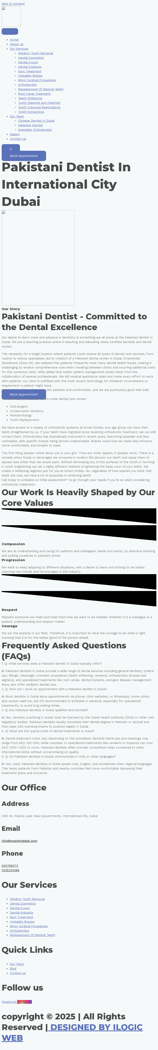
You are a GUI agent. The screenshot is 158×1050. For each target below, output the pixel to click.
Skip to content (13, 4)
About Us (16, 44)
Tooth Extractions (31, 112)
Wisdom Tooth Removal (35, 53)
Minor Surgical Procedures (37, 80)
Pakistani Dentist (30, 125)
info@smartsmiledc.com (19, 841)
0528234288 (10, 870)
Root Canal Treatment (34, 94)
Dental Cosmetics (31, 58)
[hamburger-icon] (10, 31)
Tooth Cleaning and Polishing (39, 103)
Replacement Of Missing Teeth (40, 89)
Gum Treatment (29, 71)
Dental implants (29, 67)
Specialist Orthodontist (35, 130)
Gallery (15, 134)
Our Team (17, 116)
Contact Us (18, 139)
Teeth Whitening (30, 98)
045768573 (10, 866)
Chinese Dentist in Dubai (36, 121)
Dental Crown (28, 62)
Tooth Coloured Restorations (39, 107)
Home (14, 40)
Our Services (19, 49)
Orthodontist (27, 85)
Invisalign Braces (30, 76)
